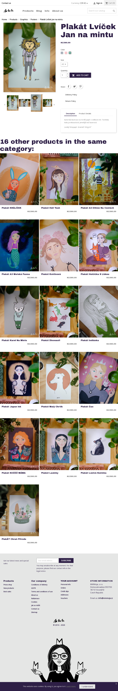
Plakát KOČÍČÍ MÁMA (14, 473)
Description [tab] (70, 113)
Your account (69, 581)
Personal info (66, 584)
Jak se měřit (35, 605)
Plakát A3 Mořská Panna (16, 274)
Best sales (7, 591)
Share (68, 86)
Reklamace (35, 598)
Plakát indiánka (90, 340)
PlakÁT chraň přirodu (14, 539)
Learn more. (71, 686)
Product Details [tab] (85, 113)
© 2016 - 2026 (59, 625)
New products (8, 588)
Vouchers (64, 598)
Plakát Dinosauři (50, 340)
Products (28, 11)
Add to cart (80, 75)
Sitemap (34, 612)
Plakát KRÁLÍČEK (11, 208)
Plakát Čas (87, 407)
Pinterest (80, 86)
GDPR (33, 588)
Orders (63, 588)
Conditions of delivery (39, 585)
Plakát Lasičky (49, 473)
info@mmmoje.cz (105, 598)
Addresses (64, 595)
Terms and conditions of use (42, 591)
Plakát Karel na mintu (14, 340)
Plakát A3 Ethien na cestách (97, 208)
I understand (87, 686)
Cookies (34, 602)
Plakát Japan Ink (11, 407)
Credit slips (65, 591)
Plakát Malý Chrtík (52, 407)
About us (57, 11)
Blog (39, 11)
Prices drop (7, 585)
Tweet (74, 86)
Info (47, 11)
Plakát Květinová (51, 274)
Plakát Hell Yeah (50, 208)
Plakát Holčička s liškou (95, 274)
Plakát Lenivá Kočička (93, 473)
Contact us (6, 3)
